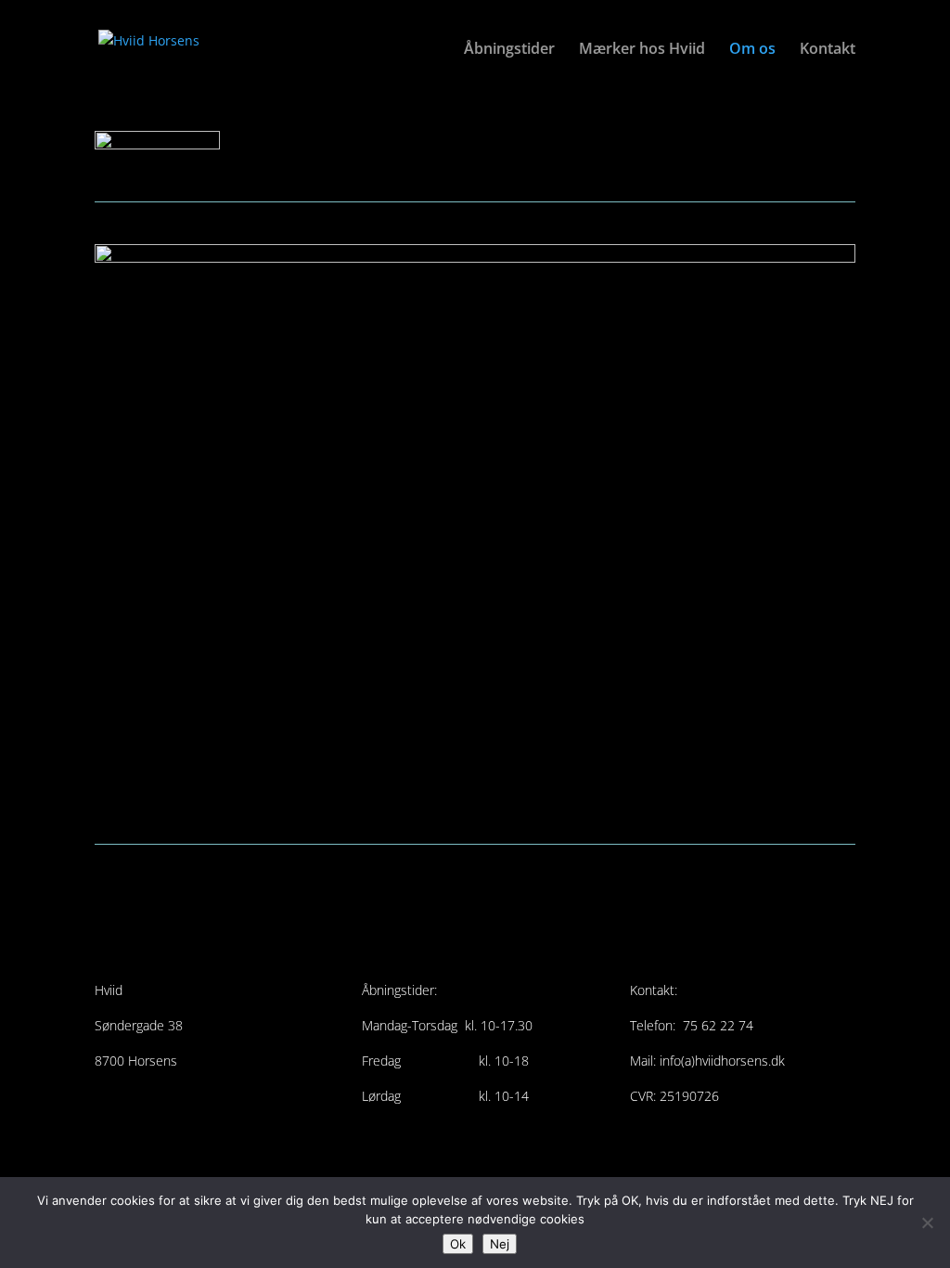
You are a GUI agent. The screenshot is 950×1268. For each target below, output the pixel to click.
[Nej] (927, 1222)
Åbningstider (509, 50)
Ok (458, 1243)
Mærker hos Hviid (642, 50)
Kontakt (827, 50)
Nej (499, 1243)
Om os (752, 50)
